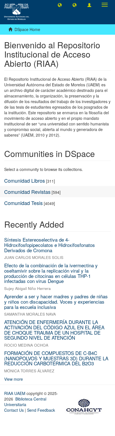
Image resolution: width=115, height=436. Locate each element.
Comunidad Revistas (27, 191)
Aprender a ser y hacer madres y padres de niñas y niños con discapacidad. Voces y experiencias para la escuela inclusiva (56, 301)
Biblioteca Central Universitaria (25, 401)
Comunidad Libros (24, 180)
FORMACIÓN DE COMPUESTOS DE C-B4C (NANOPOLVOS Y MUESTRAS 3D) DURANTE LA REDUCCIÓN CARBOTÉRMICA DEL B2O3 (56, 358)
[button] (60, 4)
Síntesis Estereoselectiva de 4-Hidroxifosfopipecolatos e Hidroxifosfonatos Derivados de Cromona (49, 244)
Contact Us (14, 410)
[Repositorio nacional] (86, 405)
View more (13, 379)
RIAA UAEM (15, 393)
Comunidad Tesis (23, 202)
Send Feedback (41, 410)
